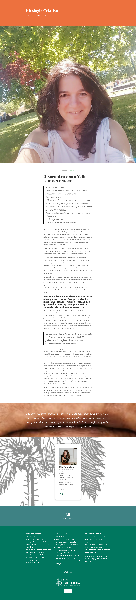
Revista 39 (73, 171)
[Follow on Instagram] (70, 591)
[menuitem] (5, 3)
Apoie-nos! (68, 572)
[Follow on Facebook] (66, 591)
